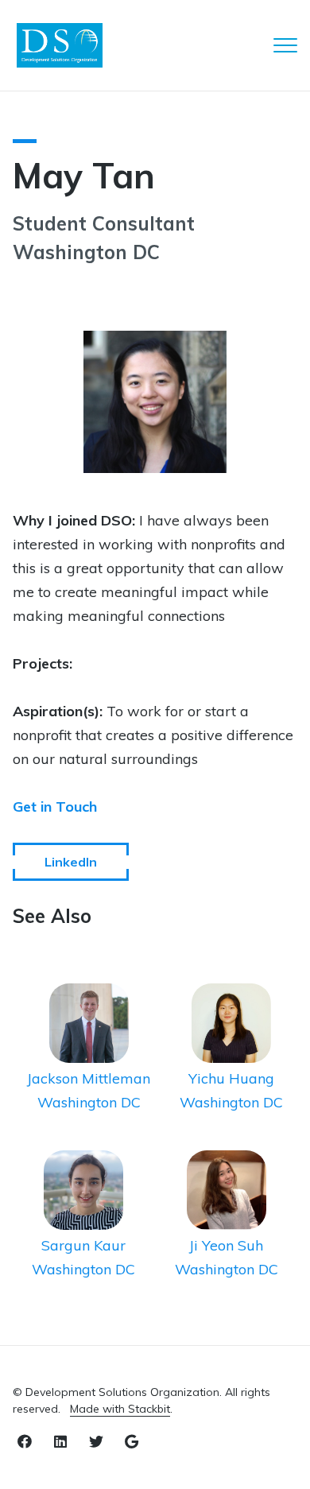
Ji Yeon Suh (226, 1245)
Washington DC (89, 1102)
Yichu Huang (231, 1078)
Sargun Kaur (83, 1245)
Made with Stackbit (120, 1409)
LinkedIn (71, 862)
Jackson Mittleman (88, 1078)
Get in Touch (55, 806)
